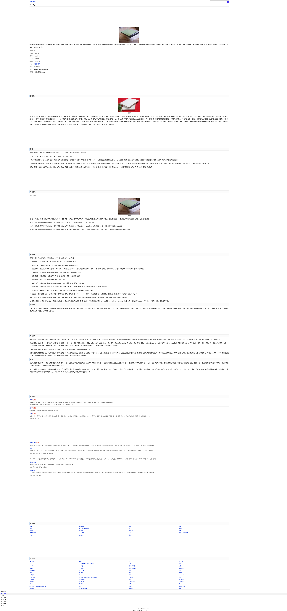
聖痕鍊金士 (32, 570)
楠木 (130, 535)
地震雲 (131, 577)
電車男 (131, 584)
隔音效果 (37, 64)
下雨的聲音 (32, 577)
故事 (180, 566)
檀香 (31, 526)
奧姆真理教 (82, 579)
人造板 (131, 532)
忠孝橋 (81, 566)
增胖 (180, 577)
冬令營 (31, 566)
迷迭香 (31, 584)
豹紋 (31, 572)
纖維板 (81, 530)
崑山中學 (181, 579)
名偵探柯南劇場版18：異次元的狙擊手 (89, 577)
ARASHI (32, 561)
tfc (80, 586)
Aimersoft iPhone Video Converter (38, 586)
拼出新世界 (132, 566)
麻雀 (180, 588)
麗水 (180, 584)
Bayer (80, 575)
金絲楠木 (81, 535)
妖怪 (130, 579)
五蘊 (180, 563)
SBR (130, 575)
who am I (181, 575)
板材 (31, 528)
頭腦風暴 (181, 572)
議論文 (180, 570)
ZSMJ (31, 563)
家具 (180, 526)
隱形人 (131, 572)
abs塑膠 (32, 575)
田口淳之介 (132, 581)
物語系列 (81, 568)
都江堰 (81, 584)
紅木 (130, 528)
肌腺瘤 (131, 588)
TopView (181, 561)
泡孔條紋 (81, 532)
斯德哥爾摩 (182, 586)
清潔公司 (32, 588)
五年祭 (131, 563)
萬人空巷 (81, 570)
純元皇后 (181, 568)
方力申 (31, 535)
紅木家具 (81, 526)
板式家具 (181, 528)
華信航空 (181, 581)
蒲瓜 (130, 570)
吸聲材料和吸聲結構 (84, 528)
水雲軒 (31, 568)
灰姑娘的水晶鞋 (83, 588)
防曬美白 (81, 572)
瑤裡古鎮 (81, 581)
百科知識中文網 (145, 608)
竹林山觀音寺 (132, 568)
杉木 (130, 526)
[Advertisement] (73, 17)
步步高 (31, 530)
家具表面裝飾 (33, 532)
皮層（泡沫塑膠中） (184, 532)
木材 (180, 530)
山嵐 (130, 586)
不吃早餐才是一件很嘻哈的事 (86, 563)
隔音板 (131, 530)
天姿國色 (32, 579)
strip (130, 561)
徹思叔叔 (32, 581)
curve (80, 561)
